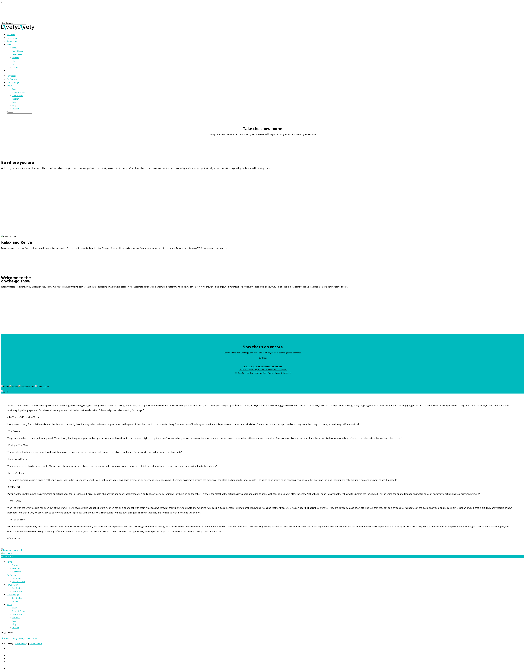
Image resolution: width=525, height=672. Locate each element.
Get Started (17, 578)
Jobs (13, 61)
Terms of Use (36, 643)
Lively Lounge (12, 41)
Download (16, 571)
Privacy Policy (21, 643)
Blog (14, 64)
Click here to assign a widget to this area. (19, 638)
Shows (15, 565)
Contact (15, 67)
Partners (15, 57)
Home (9, 562)
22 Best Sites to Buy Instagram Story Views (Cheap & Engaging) (263, 373)
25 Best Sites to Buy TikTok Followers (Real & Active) (263, 369)
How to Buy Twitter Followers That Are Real (262, 366)
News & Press (17, 51)
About (9, 44)
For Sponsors (12, 79)
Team (14, 48)
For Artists (11, 76)
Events (15, 601)
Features (16, 568)
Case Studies (17, 54)
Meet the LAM (18, 581)
